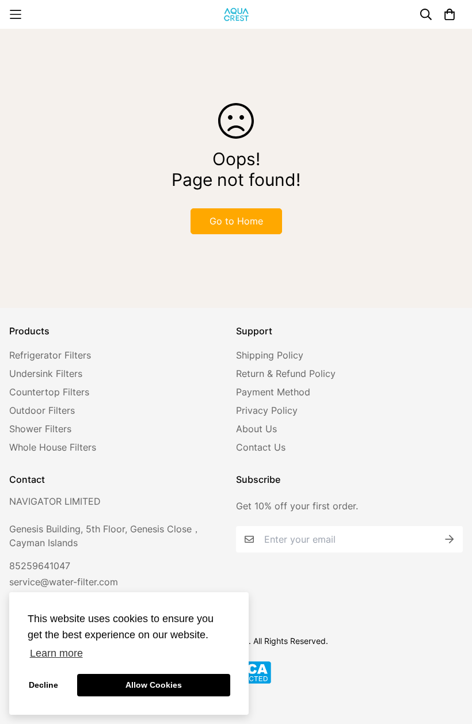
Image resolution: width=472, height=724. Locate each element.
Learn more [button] (56, 653)
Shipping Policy (269, 355)
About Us (256, 429)
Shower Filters (40, 429)
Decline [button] (43, 684)
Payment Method (273, 392)
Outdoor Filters (42, 410)
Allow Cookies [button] (153, 684)
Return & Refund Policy (286, 373)
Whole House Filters (52, 447)
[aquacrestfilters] (236, 14)
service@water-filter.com (63, 582)
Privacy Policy (267, 410)
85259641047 (39, 565)
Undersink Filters (45, 373)
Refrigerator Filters (50, 355)
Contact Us (261, 447)
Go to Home (236, 221)
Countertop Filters (49, 392)
